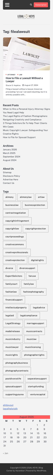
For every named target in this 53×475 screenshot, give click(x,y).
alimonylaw (26, 197)
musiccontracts (34, 331)
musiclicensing (33, 347)
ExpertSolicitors (13, 276)
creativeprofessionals (16, 252)
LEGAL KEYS (32, 468)
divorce (9, 268)
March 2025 (9, 153)
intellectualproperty (16, 307)
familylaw (29, 284)
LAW (20, 74)
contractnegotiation (15, 213)
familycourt (11, 284)
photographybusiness (16, 363)
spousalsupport (13, 386)
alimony (9, 197)
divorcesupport (27, 268)
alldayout (8, 405)
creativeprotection (15, 260)
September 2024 (11, 156)
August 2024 (9, 160)
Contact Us (8, 183)
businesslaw (12, 205)
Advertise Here (10, 179)
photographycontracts (16, 370)
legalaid (9, 315)
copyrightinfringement (17, 221)
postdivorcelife (13, 378)
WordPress (41, 471)
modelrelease (12, 331)
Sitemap (7, 172)
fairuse (32, 276)
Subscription (40, 5)
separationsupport (37, 378)
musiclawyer (12, 347)
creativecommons (14, 244)
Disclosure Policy (11, 176)
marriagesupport (35, 323)
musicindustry (12, 339)
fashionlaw (11, 291)
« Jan (5, 453)
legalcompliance (28, 315)
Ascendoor (20, 471)
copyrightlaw (12, 228)
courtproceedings (14, 236)
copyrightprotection (35, 228)
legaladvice (39, 307)
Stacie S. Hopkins (13, 85)
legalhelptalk (10, 408)
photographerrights (34, 355)
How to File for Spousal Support (19, 137)
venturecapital (37, 394)
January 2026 (10, 149)
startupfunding (36, 386)
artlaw (41, 197)
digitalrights (37, 260)
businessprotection (35, 205)
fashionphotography (33, 291)
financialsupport (14, 299)
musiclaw (32, 339)
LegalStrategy (12, 323)
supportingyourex (14, 394)
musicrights (11, 355)
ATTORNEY (11, 74)
